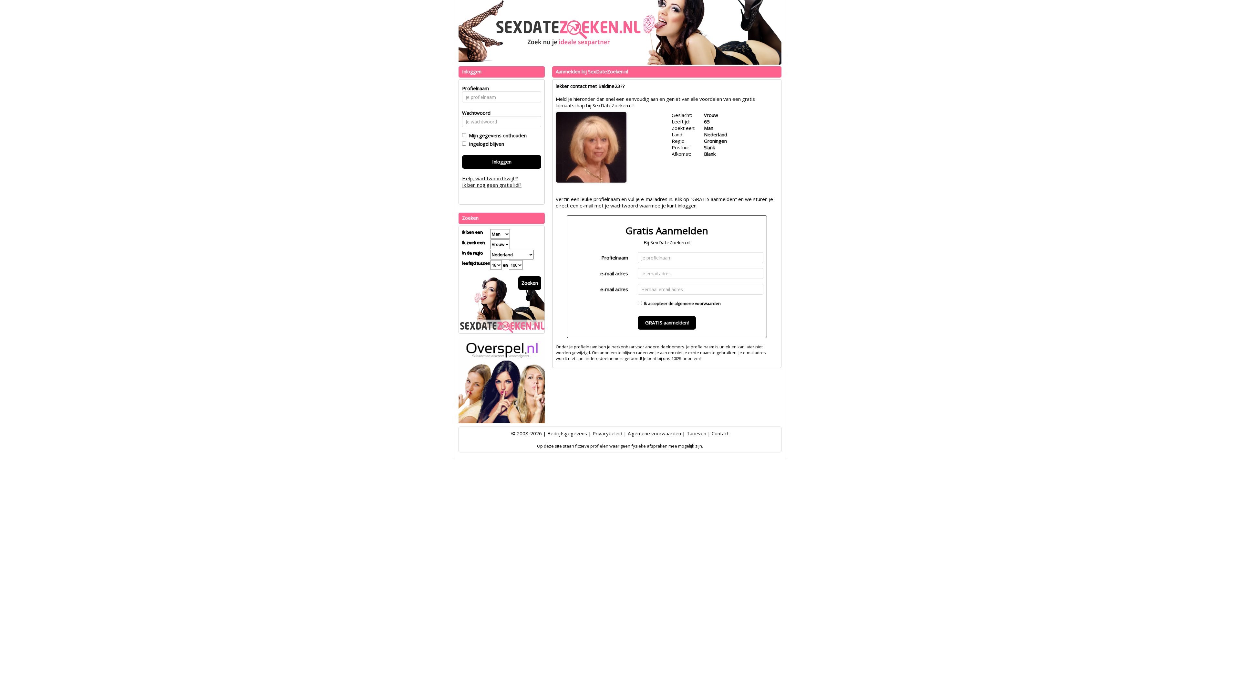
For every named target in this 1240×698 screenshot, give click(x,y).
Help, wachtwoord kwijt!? (490, 178)
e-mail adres (614, 273)
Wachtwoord (474, 113)
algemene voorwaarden (698, 303)
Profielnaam (614, 257)
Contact (720, 433)
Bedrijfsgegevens (567, 433)
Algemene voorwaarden (654, 433)
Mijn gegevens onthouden (496, 135)
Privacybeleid (607, 433)
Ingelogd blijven (485, 144)
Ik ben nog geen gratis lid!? (492, 185)
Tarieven (696, 433)
